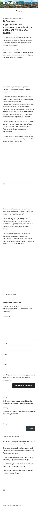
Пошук (5, 424)
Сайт (5, 364)
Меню (20, 11)
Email (5, 354)
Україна (13, 294)
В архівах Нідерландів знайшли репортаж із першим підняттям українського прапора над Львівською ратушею (18, 450)
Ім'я (5, 344)
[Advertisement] (19, 73)
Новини (8, 294)
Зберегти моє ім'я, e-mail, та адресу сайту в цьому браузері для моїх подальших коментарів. (19, 377)
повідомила (12, 50)
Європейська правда (14, 57)
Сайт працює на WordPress (12, 505)
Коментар (7, 316)
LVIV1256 (21, 18)
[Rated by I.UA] (7, 490)
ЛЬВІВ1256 (9, 3)
